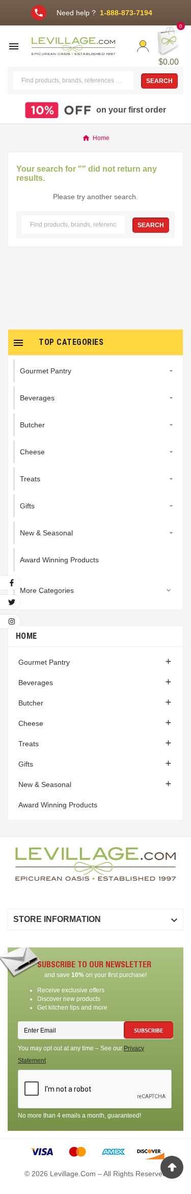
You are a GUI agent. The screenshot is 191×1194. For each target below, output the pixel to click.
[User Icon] (143, 46)
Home (26, 636)
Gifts (25, 764)
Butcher (30, 703)
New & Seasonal (44, 784)
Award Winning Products (57, 805)
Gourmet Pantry (44, 662)
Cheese (30, 723)
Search (159, 81)
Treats (28, 744)
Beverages (35, 683)
